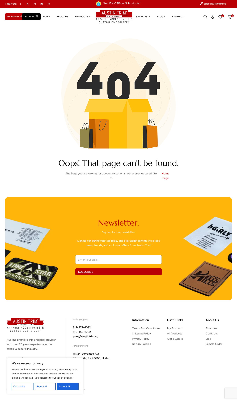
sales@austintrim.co (85, 336)
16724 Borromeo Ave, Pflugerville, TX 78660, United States (91, 358)
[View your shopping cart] (230, 16)
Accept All (64, 386)
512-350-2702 (82, 332)
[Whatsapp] (48, 3)
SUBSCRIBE (85, 271)
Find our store (80, 345)
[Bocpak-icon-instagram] (34, 3)
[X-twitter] (27, 3)
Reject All (42, 386)
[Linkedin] (41, 3)
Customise (19, 386)
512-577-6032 (82, 327)
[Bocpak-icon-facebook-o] (20, 3)
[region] (45, 376)
